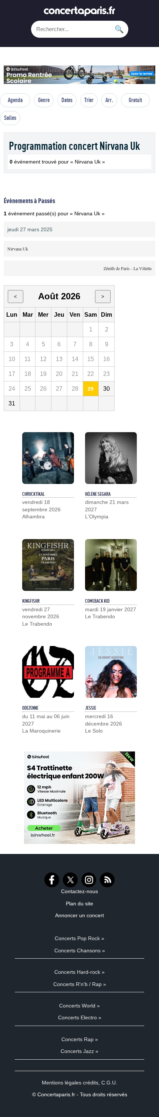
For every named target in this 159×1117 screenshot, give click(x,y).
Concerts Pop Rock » (79, 938)
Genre (44, 100)
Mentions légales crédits (70, 1083)
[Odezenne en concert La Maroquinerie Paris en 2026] (48, 672)
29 (91, 389)
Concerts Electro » (79, 1017)
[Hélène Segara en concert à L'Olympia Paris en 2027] (111, 458)
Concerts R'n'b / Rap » (79, 984)
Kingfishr (31, 601)
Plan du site (79, 903)
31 (12, 403)
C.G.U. (109, 1083)
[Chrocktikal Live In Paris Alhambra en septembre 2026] (48, 458)
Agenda (15, 100)
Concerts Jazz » (79, 1051)
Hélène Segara (98, 494)
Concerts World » (79, 1006)
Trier (89, 100)
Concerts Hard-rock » (79, 972)
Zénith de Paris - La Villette (128, 268)
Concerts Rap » (79, 1039)
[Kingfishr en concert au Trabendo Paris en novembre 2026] (48, 565)
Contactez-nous (79, 891)
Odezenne (30, 708)
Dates (66, 100)
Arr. (109, 100)
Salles (10, 117)
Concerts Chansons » (79, 950)
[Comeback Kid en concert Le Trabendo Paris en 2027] (111, 565)
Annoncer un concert (79, 915)
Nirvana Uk (17, 249)
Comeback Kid (97, 601)
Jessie (90, 708)
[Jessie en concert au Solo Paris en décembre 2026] (111, 672)
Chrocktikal (33, 494)
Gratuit (135, 100)
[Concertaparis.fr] (79, 13)
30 (106, 389)
